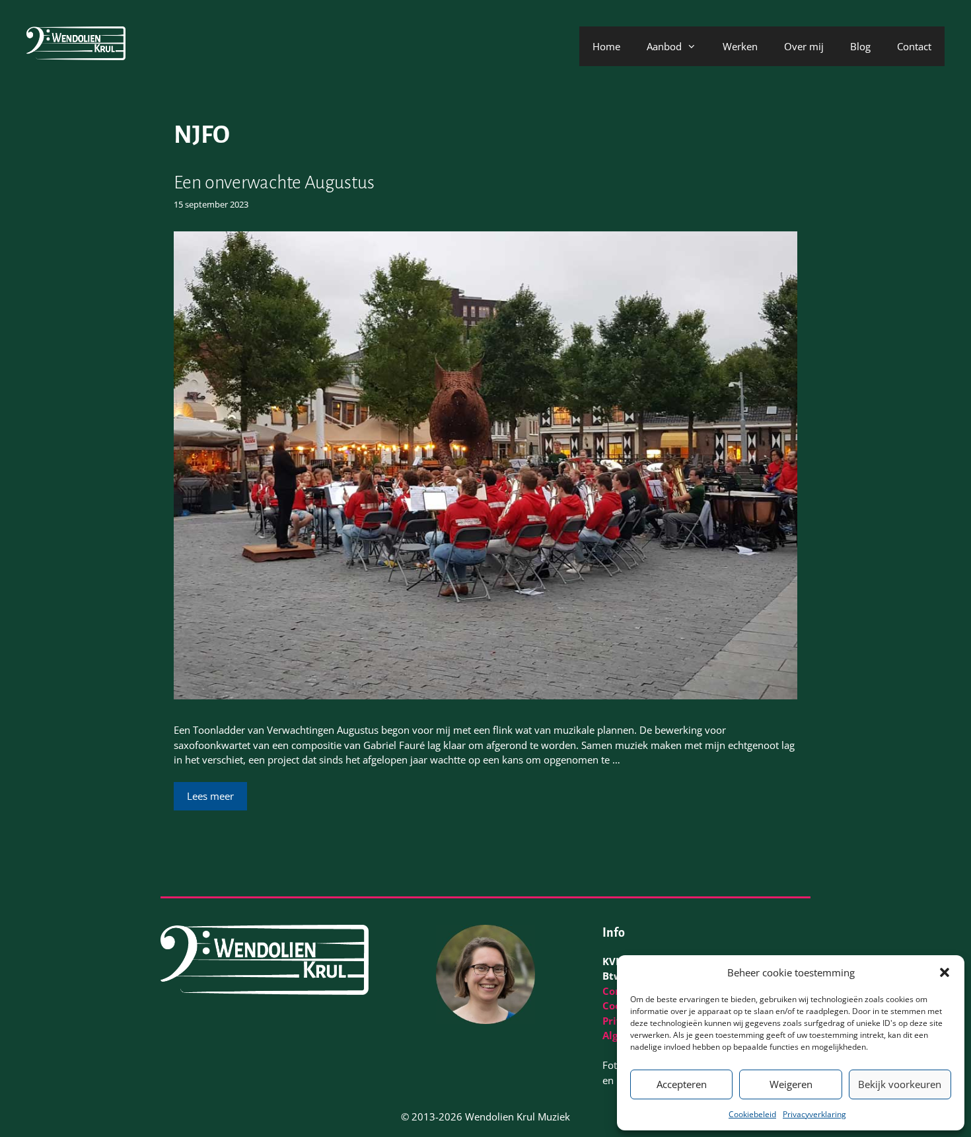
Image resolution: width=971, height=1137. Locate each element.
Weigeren (791, 1084)
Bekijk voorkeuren (899, 1084)
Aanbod (664, 46)
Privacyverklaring (814, 1114)
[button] (944, 972)
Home (606, 46)
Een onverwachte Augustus (274, 182)
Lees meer (210, 796)
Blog (860, 46)
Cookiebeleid (752, 1114)
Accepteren (682, 1084)
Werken (740, 46)
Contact (914, 46)
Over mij (804, 46)
